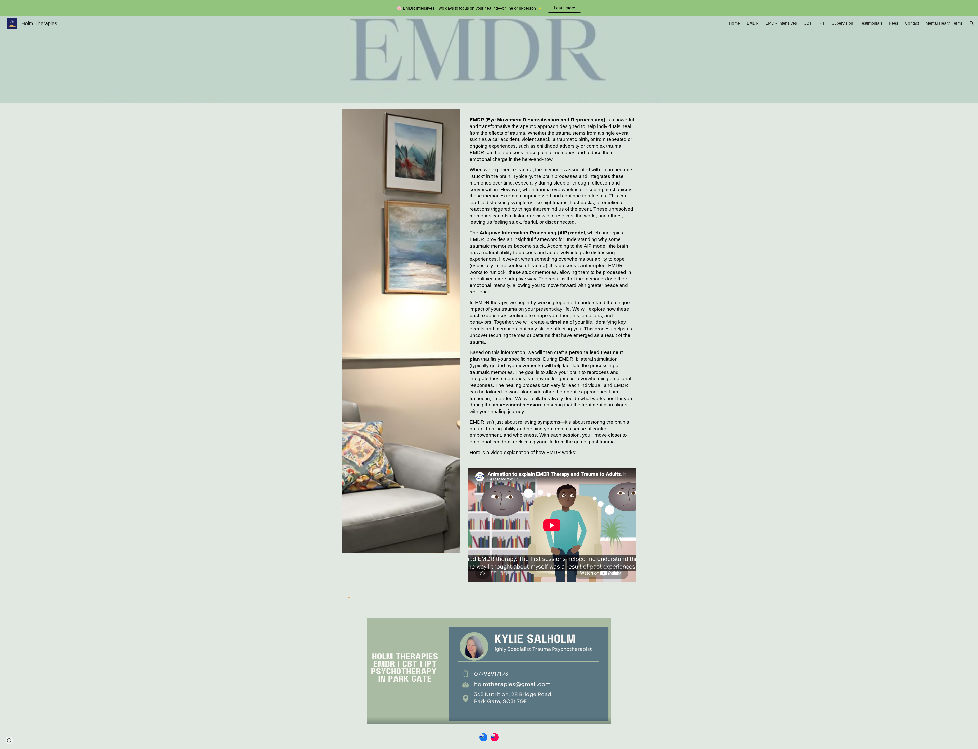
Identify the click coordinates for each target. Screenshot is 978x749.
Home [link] (734, 23)
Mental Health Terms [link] (944, 23)
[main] (552, 288)
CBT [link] (808, 23)
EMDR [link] (752, 23)
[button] (972, 23)
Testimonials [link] (871, 23)
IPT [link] (822, 23)
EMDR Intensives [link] (781, 23)
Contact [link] (912, 23)
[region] (489, 8)
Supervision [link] (842, 23)
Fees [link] (893, 23)
